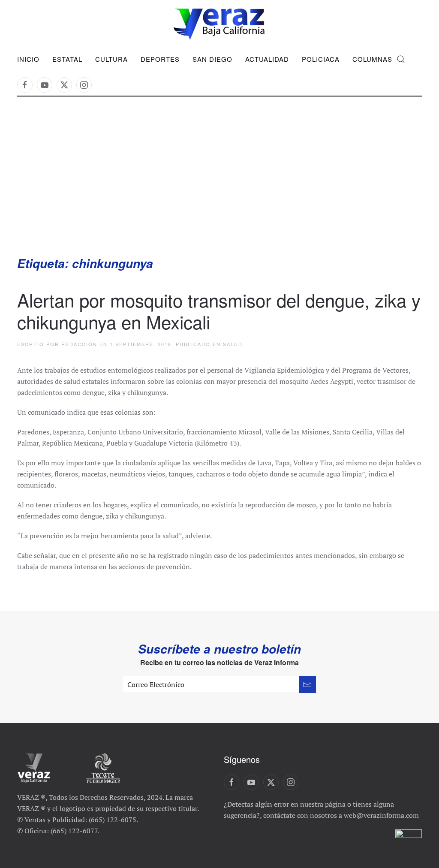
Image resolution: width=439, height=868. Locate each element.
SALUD (233, 344)
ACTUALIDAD (267, 58)
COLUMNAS (372, 58)
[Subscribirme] (307, 684)
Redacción (79, 344)
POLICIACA (321, 58)
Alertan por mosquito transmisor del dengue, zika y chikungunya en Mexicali (219, 310)
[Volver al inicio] (219, 24)
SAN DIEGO (212, 58)
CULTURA (111, 58)
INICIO (28, 58)
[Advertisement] (219, 191)
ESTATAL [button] (67, 58)
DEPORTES (160, 58)
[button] (401, 59)
